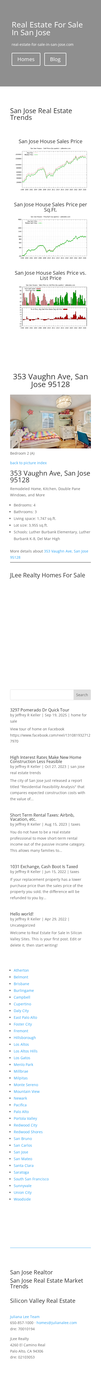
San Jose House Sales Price (50, 141)
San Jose (21, 1152)
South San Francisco (31, 1178)
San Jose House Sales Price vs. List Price (50, 275)
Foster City (23, 1024)
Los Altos (21, 1044)
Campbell (22, 997)
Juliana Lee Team (25, 1316)
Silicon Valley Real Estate (42, 1300)
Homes (26, 59)
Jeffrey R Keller (28, 715)
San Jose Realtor (31, 1272)
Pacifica (20, 1104)
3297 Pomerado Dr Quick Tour (39, 710)
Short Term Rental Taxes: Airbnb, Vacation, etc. (42, 817)
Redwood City (25, 1125)
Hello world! (21, 914)
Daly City (21, 1010)
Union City (23, 1192)
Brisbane (21, 983)
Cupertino (22, 1003)
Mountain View (27, 1091)
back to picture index (28, 462)
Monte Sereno (26, 1084)
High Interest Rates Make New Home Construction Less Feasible (45, 759)
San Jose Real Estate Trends (41, 114)
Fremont (21, 1030)
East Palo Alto (25, 1017)
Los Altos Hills (26, 1051)
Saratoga (21, 1172)
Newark (20, 1098)
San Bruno (23, 1138)
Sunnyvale (23, 1185)
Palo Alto (21, 1111)
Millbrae (21, 1071)
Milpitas (21, 1077)
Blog (55, 59)
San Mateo (23, 1158)
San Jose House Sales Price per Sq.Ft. (50, 207)
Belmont (21, 977)
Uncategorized (22, 925)
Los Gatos (22, 1057)
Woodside (22, 1199)
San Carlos (23, 1145)
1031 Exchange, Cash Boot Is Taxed (44, 866)
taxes (75, 824)
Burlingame (24, 990)
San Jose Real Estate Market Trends (46, 1283)
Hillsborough (25, 1037)
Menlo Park (23, 1064)
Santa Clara (24, 1165)
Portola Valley (25, 1118)
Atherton (21, 970)
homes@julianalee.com (57, 1322)
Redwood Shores (28, 1131)
